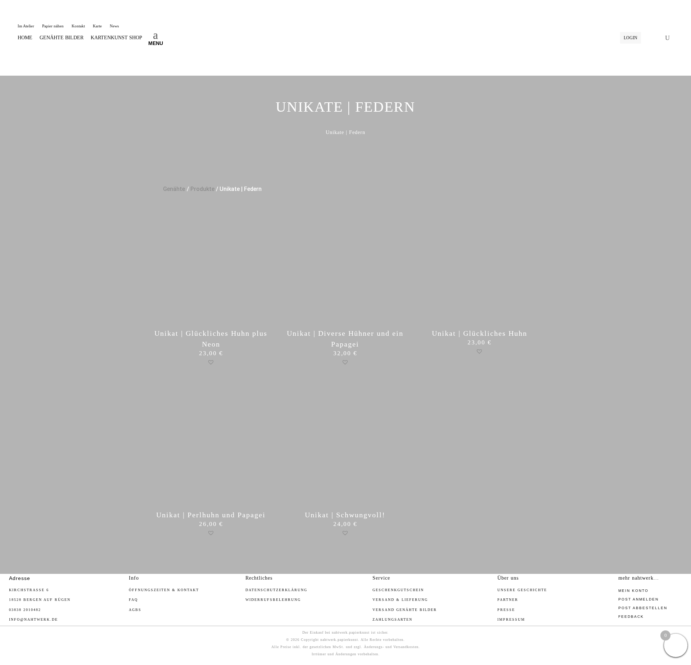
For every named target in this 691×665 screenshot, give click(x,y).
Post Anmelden (638, 599)
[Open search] (667, 37)
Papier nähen (53, 26)
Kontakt (78, 26)
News (114, 26)
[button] (211, 362)
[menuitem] (25, 38)
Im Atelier (26, 26)
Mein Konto (633, 591)
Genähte (174, 189)
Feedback (631, 617)
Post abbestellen (642, 608)
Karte (97, 26)
